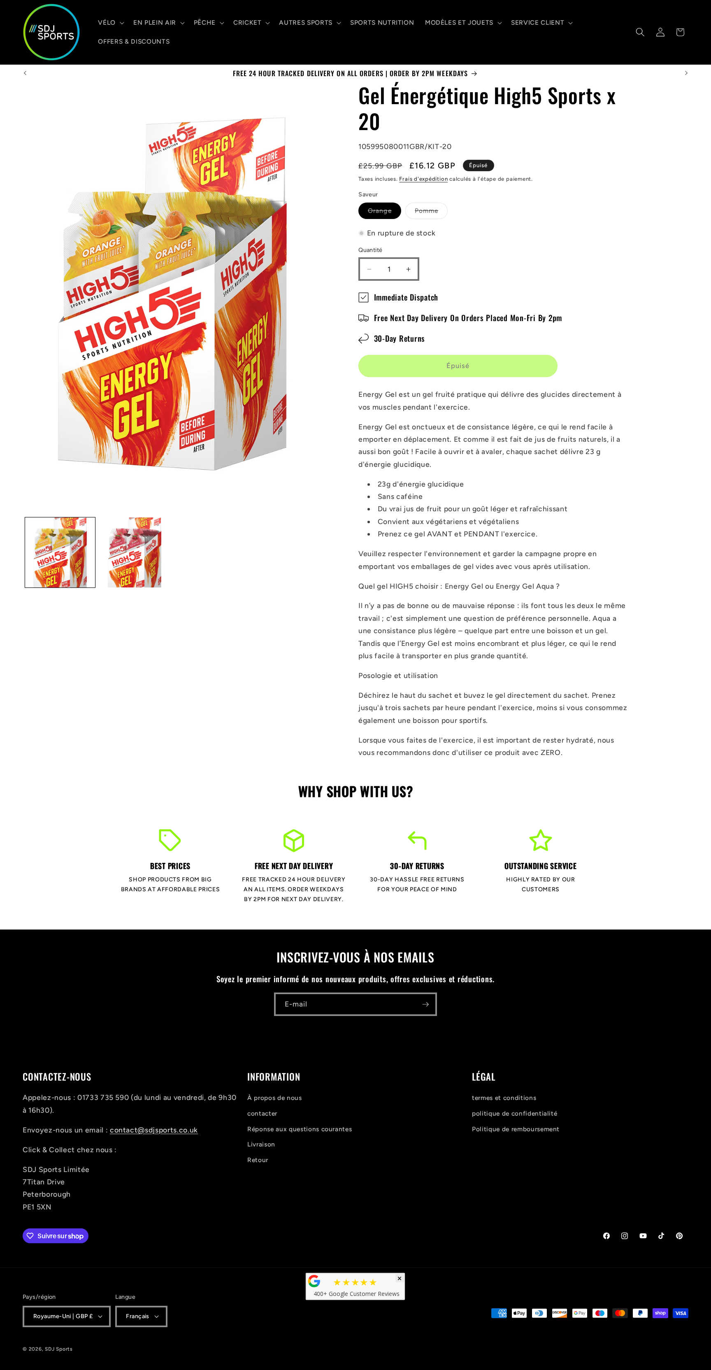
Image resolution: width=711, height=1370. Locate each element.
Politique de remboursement (516, 1129)
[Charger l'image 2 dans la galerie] (135, 552)
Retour (257, 1160)
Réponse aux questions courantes (299, 1129)
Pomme (431, 213)
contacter (262, 1113)
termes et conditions (504, 1098)
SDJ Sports (59, 1349)
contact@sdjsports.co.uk (154, 1129)
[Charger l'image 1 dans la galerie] (60, 552)
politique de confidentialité (514, 1113)
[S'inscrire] (425, 1004)
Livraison (261, 1144)
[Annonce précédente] (25, 73)
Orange (384, 213)
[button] (110, 22)
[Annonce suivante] (686, 73)
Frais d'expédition (423, 178)
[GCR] (314, 1281)
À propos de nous (274, 1098)
